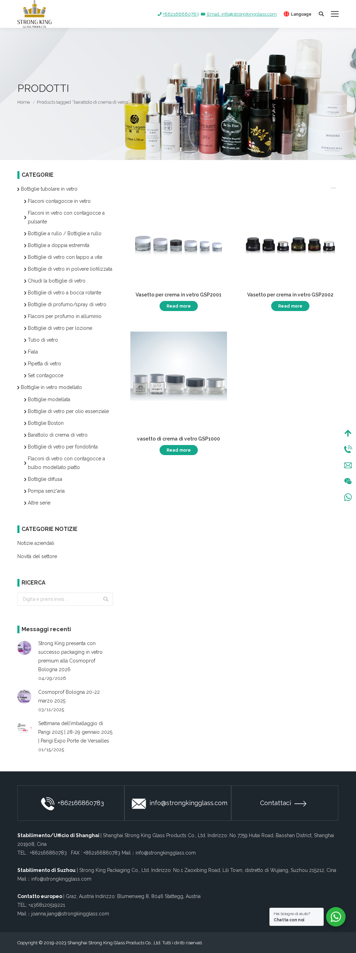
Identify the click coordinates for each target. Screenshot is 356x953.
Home (23, 102)
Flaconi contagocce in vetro (59, 201)
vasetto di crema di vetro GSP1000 (178, 439)
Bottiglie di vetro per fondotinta (63, 447)
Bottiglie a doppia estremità (58, 245)
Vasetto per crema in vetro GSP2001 (178, 294)
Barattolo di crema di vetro (58, 435)
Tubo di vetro (43, 340)
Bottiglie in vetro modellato (51, 387)
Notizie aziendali (35, 543)
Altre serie (39, 503)
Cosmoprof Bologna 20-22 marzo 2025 (69, 696)
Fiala (33, 352)
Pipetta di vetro (44, 363)
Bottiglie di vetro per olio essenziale (68, 411)
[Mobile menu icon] (335, 14)
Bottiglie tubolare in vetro (49, 189)
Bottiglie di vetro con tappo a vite (65, 257)
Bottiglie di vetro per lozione (60, 328)
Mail (348, 465)
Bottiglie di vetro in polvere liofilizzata (70, 269)
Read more (179, 306)
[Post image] (24, 648)
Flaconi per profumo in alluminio (65, 316)
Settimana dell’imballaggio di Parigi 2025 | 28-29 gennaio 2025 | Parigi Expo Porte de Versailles (75, 732)
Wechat (348, 481)
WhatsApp (348, 497)
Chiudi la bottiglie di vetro (57, 281)
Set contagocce (45, 375)
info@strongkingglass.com (188, 803)
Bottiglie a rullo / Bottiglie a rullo (65, 233)
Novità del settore (37, 556)
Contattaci (275, 803)
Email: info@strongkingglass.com (241, 14)
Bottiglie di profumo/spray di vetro (67, 304)
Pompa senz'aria (46, 491)
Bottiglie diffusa (45, 479)
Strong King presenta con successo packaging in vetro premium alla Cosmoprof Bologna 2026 (70, 656)
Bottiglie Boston (46, 423)
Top (348, 433)
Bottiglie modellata (49, 399)
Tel (348, 449)
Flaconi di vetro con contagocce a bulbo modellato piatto (66, 463)
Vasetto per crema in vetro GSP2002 (290, 294)
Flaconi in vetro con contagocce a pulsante (66, 217)
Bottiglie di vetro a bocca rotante (64, 292)
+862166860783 (181, 14)
